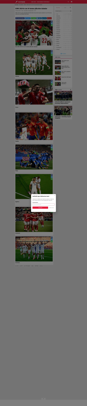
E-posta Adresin (35, 202)
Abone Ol (40, 207)
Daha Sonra (51, 207)
